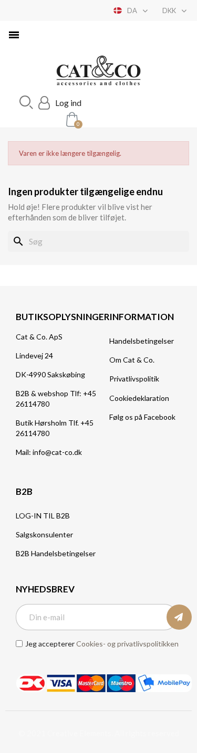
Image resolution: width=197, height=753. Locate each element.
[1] (179, 617)
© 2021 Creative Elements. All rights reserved (98, 733)
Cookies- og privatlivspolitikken (127, 643)
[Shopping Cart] (70, 119)
